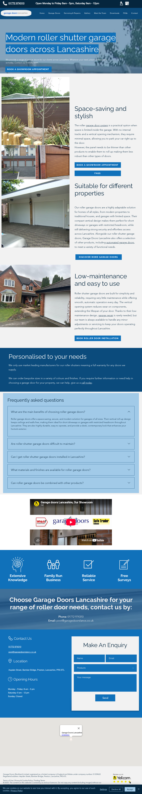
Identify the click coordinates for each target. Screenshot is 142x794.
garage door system (97, 125)
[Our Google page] (127, 3)
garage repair (105, 315)
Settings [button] (103, 789)
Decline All (116, 789)
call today (86, 382)
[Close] (138, 789)
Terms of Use (8, 780)
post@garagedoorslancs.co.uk (75, 620)
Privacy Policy (17, 790)
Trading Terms (39, 780)
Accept (130, 789)
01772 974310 (75, 616)
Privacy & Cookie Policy (24, 780)
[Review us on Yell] (121, 3)
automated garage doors (120, 242)
